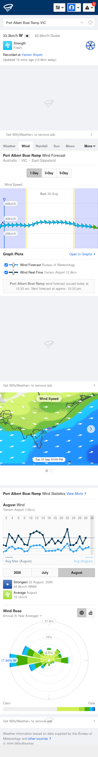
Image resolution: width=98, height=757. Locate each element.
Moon (70, 146)
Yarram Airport (32, 54)
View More (74, 493)
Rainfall (41, 146)
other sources (38, 738)
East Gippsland (44, 160)
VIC (24, 160)
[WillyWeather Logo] (11, 7)
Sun (57, 146)
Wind (26, 146)
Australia (10, 160)
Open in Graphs (80, 254)
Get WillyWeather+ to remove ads (30, 134)
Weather (9, 146)
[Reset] (82, 22)
